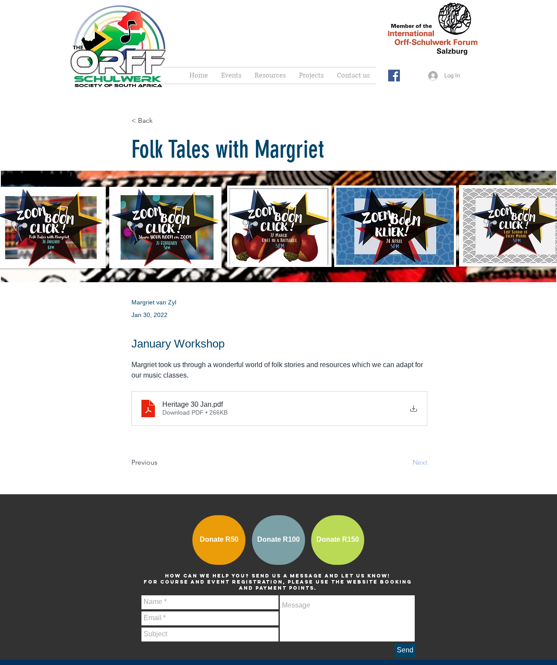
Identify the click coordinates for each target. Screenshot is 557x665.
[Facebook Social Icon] (394, 75)
